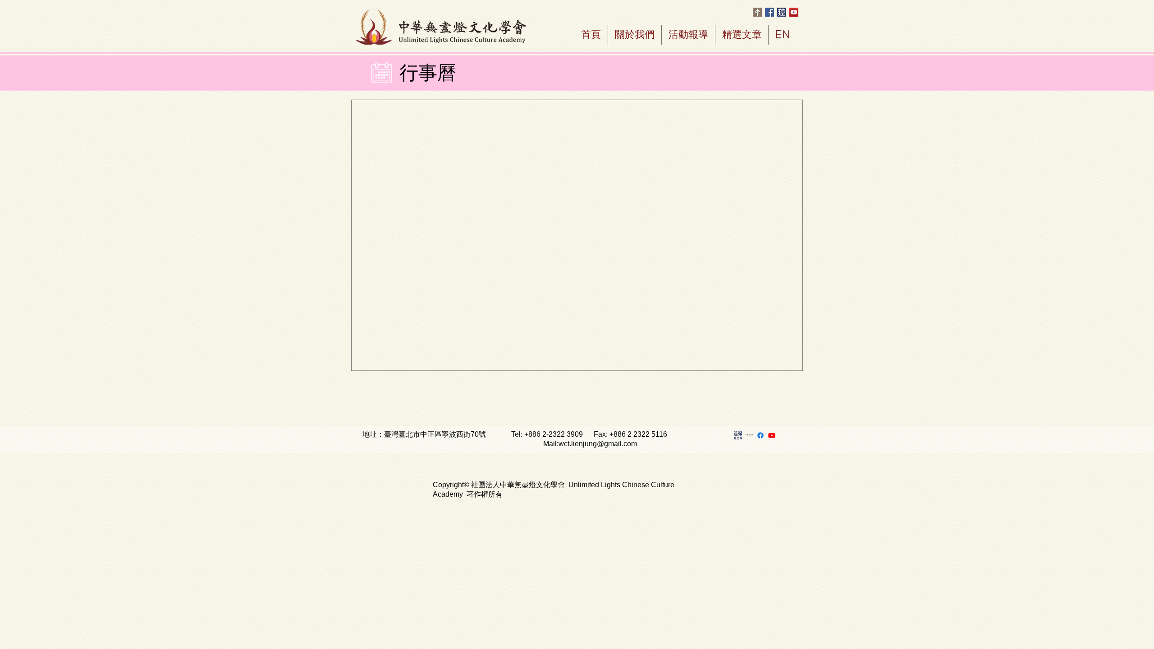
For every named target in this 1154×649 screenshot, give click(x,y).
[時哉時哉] (749, 435)
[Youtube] (772, 435)
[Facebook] (760, 435)
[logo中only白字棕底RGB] (757, 12)
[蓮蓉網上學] (738, 435)
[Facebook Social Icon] (769, 12)
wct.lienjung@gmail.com (598, 444)
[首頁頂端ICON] (781, 12)
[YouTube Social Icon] (793, 12)
